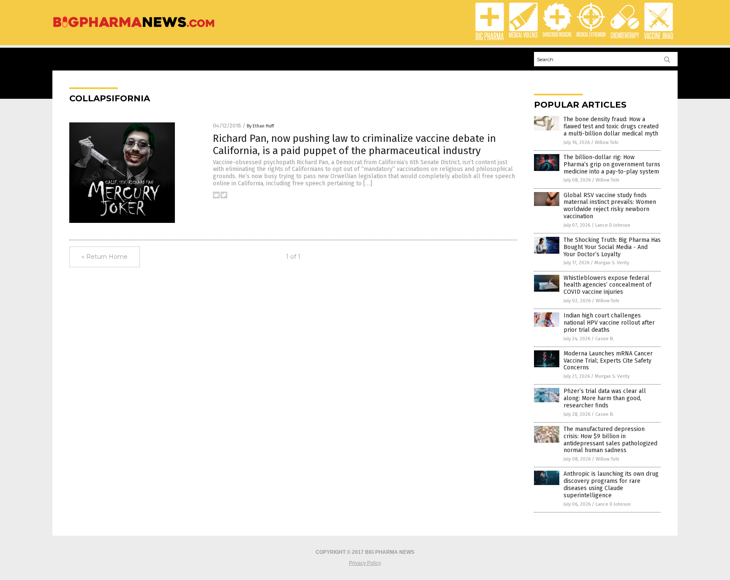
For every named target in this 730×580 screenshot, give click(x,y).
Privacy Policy (365, 563)
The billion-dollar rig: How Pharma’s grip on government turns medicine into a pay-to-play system (612, 164)
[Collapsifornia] (133, 28)
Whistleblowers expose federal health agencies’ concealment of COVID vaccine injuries (607, 285)
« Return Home (105, 256)
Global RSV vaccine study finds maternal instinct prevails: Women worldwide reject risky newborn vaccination (610, 206)
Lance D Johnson (612, 225)
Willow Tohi (606, 142)
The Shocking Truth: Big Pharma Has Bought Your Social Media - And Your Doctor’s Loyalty (612, 247)
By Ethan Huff (260, 126)
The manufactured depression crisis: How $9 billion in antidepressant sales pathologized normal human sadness (610, 440)
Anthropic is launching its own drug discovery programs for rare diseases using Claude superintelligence (611, 484)
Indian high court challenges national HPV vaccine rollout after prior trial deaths (609, 322)
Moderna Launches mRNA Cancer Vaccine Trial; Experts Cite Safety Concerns (608, 360)
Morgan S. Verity (611, 263)
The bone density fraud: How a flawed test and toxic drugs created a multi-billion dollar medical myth (611, 126)
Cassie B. (604, 338)
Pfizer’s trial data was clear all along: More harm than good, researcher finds (605, 398)
